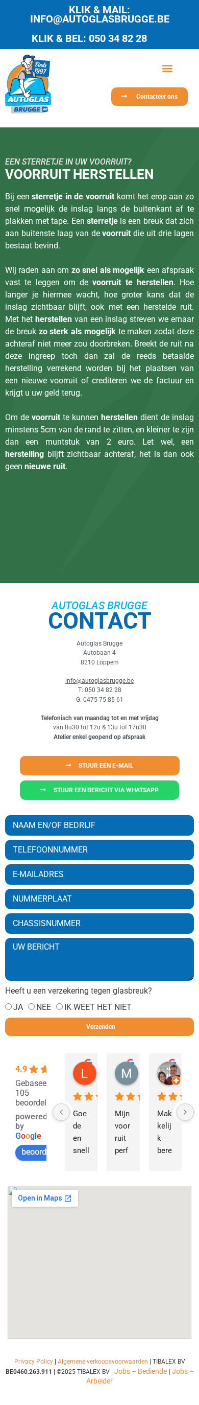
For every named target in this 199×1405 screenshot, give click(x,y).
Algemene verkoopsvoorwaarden (103, 1361)
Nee (43, 1007)
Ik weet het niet (98, 1007)
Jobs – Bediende (140, 1371)
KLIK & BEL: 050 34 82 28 (89, 38)
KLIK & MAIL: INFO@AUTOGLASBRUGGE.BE (99, 14)
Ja (18, 1007)
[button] (167, 67)
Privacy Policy (33, 1361)
